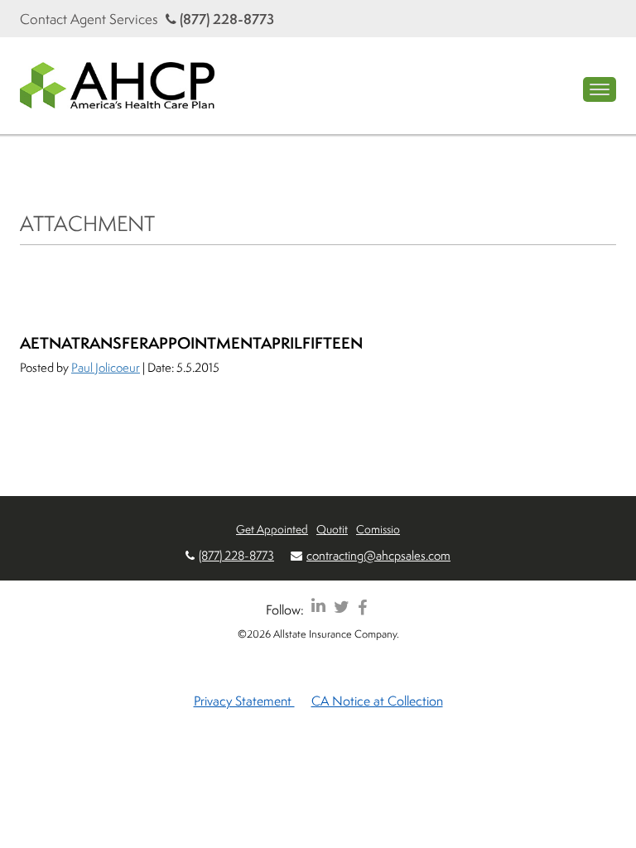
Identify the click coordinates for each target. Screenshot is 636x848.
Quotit (332, 529)
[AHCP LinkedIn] (318, 606)
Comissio (378, 529)
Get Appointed (272, 529)
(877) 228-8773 (225, 18)
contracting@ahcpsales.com (378, 555)
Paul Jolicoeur (105, 367)
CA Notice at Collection (377, 700)
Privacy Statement (244, 700)
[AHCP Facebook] (362, 606)
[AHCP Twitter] (342, 606)
